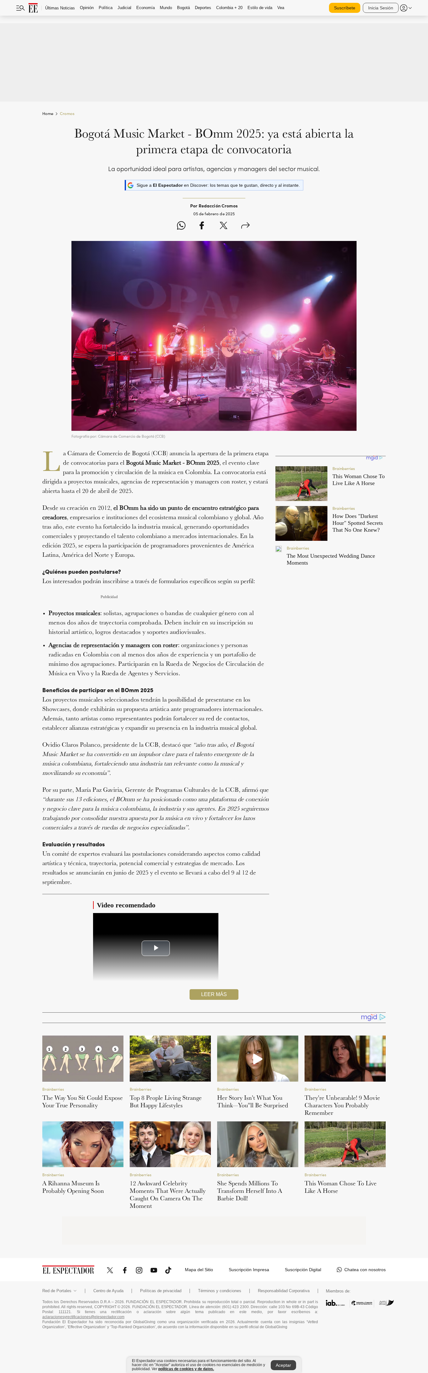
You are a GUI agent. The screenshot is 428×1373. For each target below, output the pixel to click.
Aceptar (283, 1365)
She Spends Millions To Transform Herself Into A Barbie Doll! (249, 1190)
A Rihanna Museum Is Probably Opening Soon (73, 1187)
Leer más (214, 994)
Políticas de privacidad (160, 1291)
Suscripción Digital (303, 1269)
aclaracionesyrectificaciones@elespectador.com (83, 1317)
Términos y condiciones (219, 1291)
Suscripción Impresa (249, 1269)
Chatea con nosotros (365, 1269)
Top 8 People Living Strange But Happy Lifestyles (166, 1101)
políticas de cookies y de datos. (186, 1369)
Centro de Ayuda (108, 1291)
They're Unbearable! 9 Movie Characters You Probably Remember (342, 1105)
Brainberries (53, 1089)
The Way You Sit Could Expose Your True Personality (82, 1101)
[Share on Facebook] (202, 226)
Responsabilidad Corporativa (284, 1291)
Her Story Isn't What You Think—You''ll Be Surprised (252, 1101)
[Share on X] (224, 226)
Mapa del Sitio (199, 1269)
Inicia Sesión (380, 7)
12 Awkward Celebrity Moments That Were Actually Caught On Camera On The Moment (168, 1194)
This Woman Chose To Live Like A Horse (341, 1187)
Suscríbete (344, 7)
